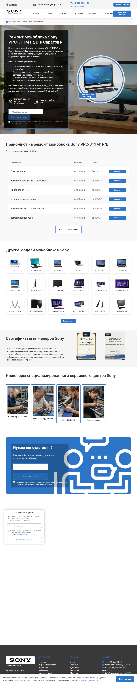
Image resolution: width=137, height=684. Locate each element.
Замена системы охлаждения (27, 208)
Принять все (125, 679)
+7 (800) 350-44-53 (81, 3)
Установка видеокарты (23, 199)
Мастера (92, 14)
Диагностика (18, 171)
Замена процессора (22, 217)
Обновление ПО (19, 190)
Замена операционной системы (28, 180)
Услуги (36, 14)
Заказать (118, 171)
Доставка (79, 14)
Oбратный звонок (122, 13)
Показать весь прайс (68, 229)
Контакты (109, 14)
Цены (50, 14)
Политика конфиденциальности (84, 680)
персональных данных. (20, 123)
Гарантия (62, 14)
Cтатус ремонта (122, 4)
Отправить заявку (19, 117)
